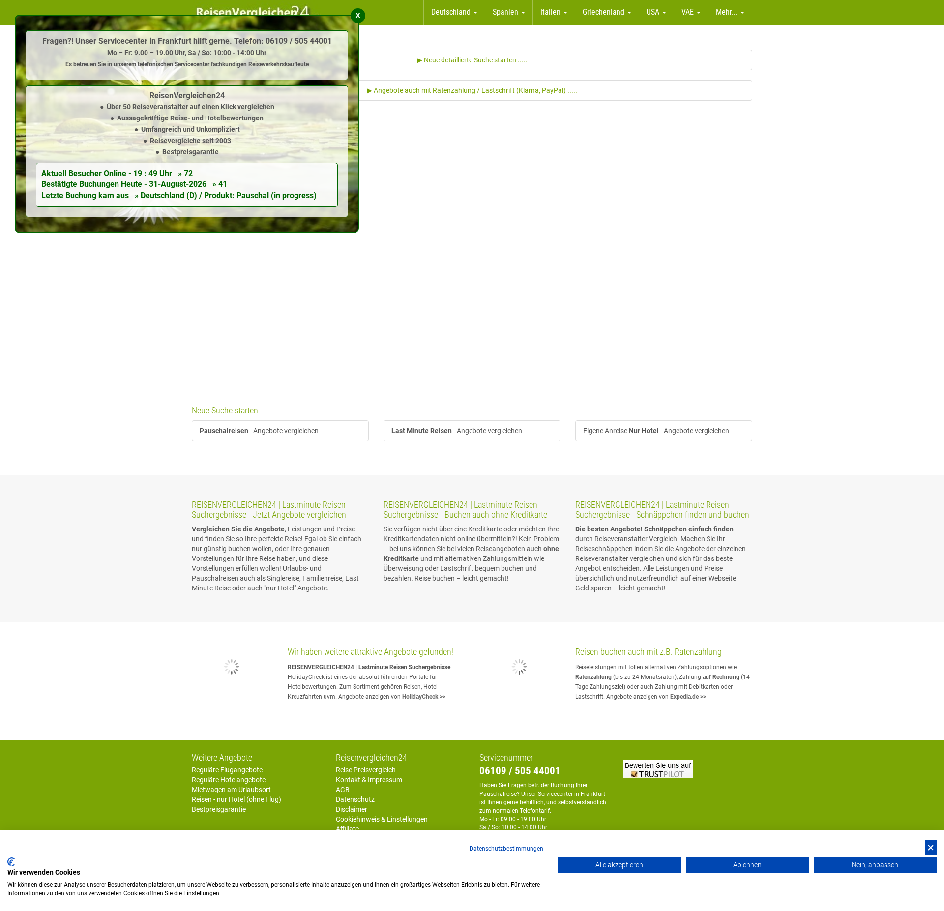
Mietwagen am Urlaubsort (231, 789)
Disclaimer (351, 809)
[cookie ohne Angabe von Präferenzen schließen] (931, 847)
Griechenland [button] (604, 12)
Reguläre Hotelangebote (229, 780)
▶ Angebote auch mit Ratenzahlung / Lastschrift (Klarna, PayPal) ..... (472, 90)
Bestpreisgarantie (219, 809)
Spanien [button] (506, 12)
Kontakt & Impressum (369, 780)
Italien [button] (551, 12)
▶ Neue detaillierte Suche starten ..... (472, 60)
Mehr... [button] (727, 12)
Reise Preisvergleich (366, 770)
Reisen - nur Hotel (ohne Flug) (236, 799)
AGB (343, 789)
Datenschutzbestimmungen (506, 848)
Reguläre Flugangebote (227, 770)
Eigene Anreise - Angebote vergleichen (656, 431)
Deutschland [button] (451, 12)
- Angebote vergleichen (259, 431)
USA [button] (654, 12)
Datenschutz (355, 799)
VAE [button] (688, 12)
